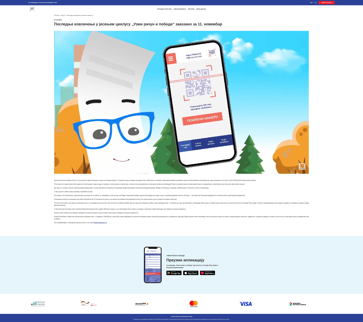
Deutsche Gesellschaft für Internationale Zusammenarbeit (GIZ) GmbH (166, 319)
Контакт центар (327, 2)
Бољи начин (226, 319)
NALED (177, 316)
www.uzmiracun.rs (100, 222)
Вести (63, 15)
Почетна (56, 15)
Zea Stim (190, 316)
